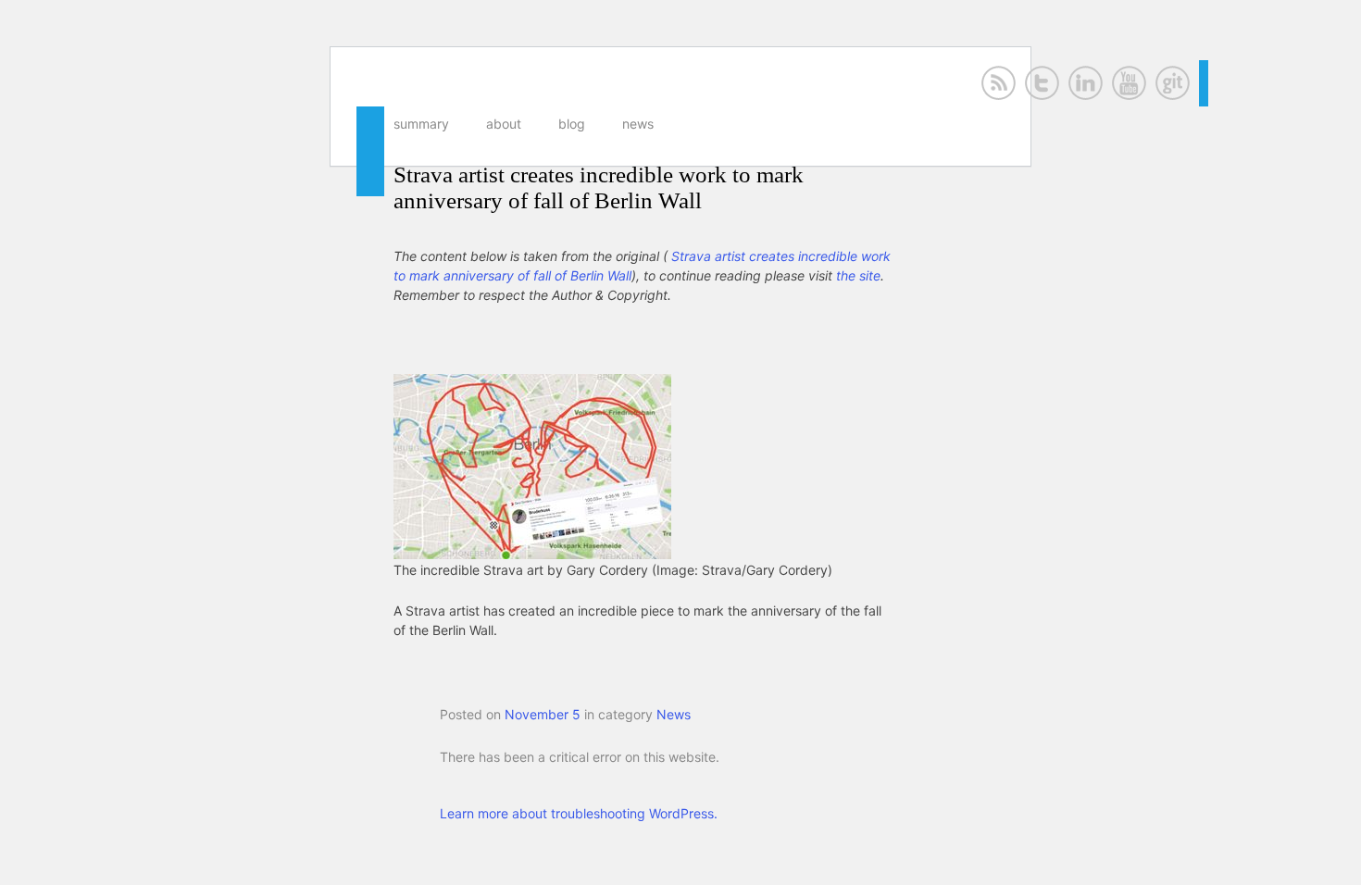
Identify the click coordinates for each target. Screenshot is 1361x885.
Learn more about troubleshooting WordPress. (579, 813)
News (638, 123)
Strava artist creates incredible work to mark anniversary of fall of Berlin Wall (598, 187)
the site (858, 275)
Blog (571, 123)
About (503, 123)
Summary (421, 123)
